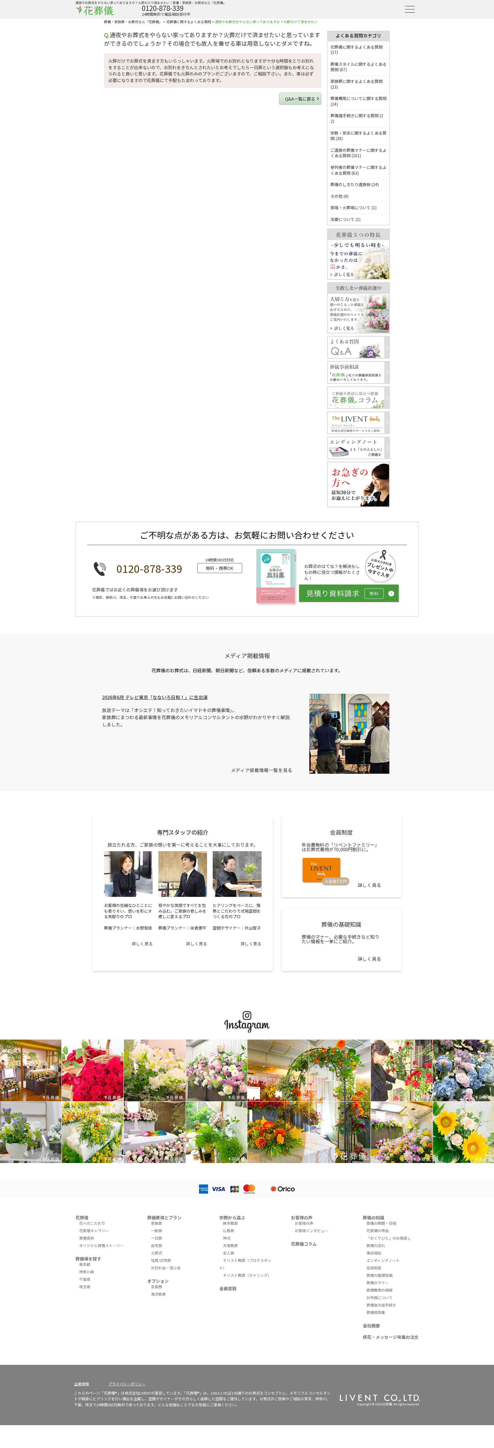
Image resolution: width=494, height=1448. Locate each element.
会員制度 (373, 1268)
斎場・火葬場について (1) (353, 207)
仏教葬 (228, 1230)
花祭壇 (81, 1217)
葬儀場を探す (88, 1259)
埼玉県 (84, 1286)
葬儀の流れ (375, 1245)
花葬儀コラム (304, 1244)
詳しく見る (142, 943)
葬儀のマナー (377, 1282)
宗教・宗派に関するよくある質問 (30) (358, 135)
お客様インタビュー (311, 1230)
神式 (226, 1238)
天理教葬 (230, 1245)
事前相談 (373, 1253)
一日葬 (156, 1238)
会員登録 (227, 1288)
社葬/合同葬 (161, 1260)
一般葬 (156, 1230)
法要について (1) (345, 219)
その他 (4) (339, 196)
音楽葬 (156, 1286)
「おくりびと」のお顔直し (388, 1238)
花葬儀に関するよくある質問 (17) (356, 49)
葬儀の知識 (373, 1217)
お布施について (379, 1297)
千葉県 (84, 1279)
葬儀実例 (86, 1238)
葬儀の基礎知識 (379, 1275)
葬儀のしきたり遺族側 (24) (354, 184)
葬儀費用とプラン (164, 1217)
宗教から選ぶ (232, 1217)
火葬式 (156, 1253)
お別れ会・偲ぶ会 (166, 1268)
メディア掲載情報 (247, 655)
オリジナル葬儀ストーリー (101, 1245)
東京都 (84, 1264)
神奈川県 (86, 1272)
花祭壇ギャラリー (94, 1230)
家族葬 (156, 1223)
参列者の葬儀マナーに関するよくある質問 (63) (358, 170)
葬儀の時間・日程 (381, 1223)
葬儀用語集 (375, 1312)
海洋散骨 (158, 1294)
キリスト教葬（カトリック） (247, 1275)
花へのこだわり (92, 1223)
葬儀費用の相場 (379, 1290)
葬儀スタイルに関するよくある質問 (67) (358, 67)
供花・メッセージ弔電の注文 (391, 1337)
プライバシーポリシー (127, 1384)
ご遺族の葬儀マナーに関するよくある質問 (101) (358, 153)
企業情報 (81, 1384)
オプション (158, 1281)
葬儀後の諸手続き (381, 1305)
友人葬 (228, 1253)
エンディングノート (383, 1260)
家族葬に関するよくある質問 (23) (356, 84)
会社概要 (371, 1326)
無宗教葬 (230, 1223)
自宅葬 (156, 1245)
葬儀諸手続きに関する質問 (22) (356, 118)
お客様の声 (301, 1217)
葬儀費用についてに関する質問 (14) (358, 101)
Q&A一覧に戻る (300, 99)
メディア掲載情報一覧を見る (261, 770)
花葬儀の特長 (377, 1230)
